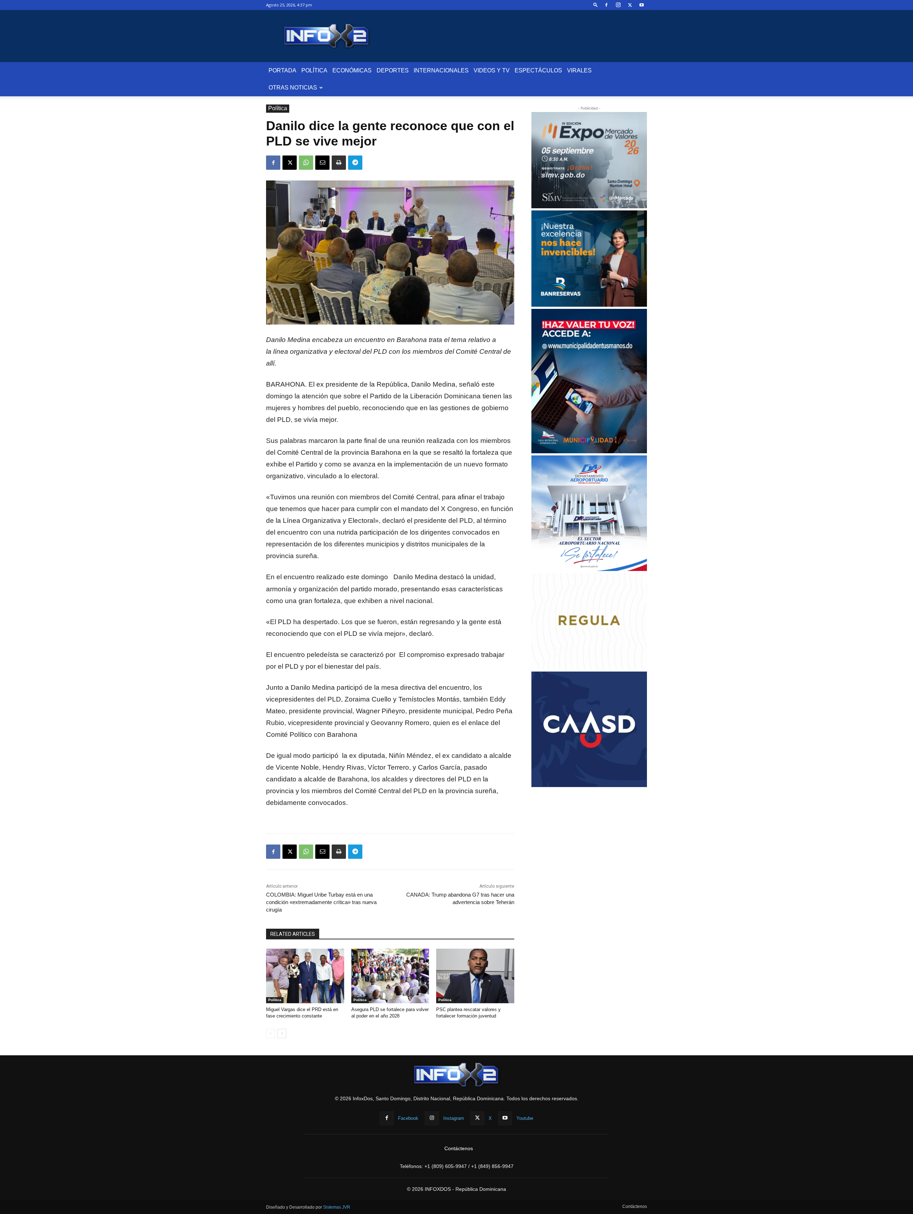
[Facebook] (606, 5)
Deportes (393, 70)
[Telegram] (355, 162)
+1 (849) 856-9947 (492, 1166)
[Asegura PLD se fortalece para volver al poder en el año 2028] (390, 976)
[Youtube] (641, 5)
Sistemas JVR (336, 1207)
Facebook (408, 1118)
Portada (282, 70)
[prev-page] (270, 1033)
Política (314, 70)
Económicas (352, 70)
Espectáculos (538, 70)
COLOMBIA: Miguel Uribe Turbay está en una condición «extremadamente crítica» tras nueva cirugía (321, 902)
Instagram (453, 1118)
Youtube (524, 1118)
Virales (579, 70)
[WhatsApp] (306, 162)
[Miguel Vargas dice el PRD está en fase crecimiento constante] (305, 976)
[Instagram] (618, 5)
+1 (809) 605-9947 (445, 1166)
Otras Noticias (293, 88)
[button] (595, 5)
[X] (629, 5)
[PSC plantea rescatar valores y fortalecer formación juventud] (475, 976)
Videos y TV (492, 70)
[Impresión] (339, 162)
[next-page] (281, 1033)
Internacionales (441, 70)
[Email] (322, 162)
